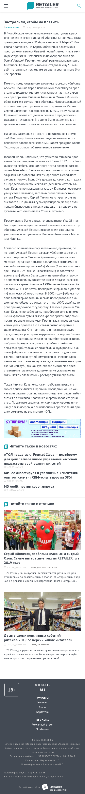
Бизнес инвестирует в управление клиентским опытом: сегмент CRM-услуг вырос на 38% (41, 475)
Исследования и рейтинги (44, 567)
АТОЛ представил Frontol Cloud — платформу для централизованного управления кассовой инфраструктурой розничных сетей (40, 459)
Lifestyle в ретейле (40, 645)
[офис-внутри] (42, 420)
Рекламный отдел (42, 724)
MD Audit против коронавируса (29, 486)
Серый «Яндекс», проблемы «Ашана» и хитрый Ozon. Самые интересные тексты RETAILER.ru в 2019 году (41, 558)
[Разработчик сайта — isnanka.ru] (54, 787)
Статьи (42, 707)
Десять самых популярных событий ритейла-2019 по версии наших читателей (38, 637)
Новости (42, 702)
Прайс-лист (42, 729)
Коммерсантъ (12, 27)
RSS (42, 689)
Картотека (42, 712)
